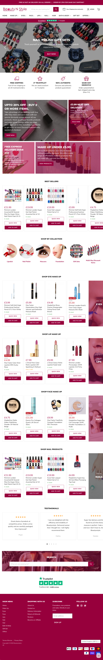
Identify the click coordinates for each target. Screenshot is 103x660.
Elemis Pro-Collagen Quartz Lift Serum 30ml (33, 422)
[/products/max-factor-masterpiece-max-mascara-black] (34, 290)
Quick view (13, 223)
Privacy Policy (18, 640)
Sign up (57, 622)
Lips (39, 16)
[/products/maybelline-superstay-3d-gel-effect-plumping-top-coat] (77, 463)
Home (5, 16)
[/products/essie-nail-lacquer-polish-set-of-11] (55, 195)
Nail (46, 16)
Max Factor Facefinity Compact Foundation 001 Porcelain (55, 422)
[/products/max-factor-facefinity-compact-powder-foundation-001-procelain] (55, 405)
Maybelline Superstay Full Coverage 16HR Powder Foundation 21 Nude (77, 423)
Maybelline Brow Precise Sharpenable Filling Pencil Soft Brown (54, 308)
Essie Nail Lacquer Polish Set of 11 (54, 211)
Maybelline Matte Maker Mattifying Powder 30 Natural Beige (11, 423)
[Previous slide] (6, 48)
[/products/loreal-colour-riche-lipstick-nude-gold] (55, 348)
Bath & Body (64, 16)
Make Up (13, 16)
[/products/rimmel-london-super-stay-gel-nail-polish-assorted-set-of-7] (34, 195)
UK (3, 645)
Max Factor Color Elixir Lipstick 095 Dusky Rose (12, 365)
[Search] (56, 9)
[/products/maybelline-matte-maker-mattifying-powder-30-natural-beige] (12, 405)
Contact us (31, 608)
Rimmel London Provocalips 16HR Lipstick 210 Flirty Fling (75, 366)
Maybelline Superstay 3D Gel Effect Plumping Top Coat (77, 480)
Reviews (30, 617)
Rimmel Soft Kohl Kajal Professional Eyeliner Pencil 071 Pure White (77, 212)
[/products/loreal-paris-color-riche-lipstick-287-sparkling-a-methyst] (34, 348)
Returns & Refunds (34, 614)
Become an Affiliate (34, 620)
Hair (54, 16)
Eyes (23, 16)
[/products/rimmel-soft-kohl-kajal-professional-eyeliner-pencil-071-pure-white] (77, 195)
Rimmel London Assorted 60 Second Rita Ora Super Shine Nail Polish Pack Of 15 (12, 213)
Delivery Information (34, 611)
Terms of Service (7, 640)
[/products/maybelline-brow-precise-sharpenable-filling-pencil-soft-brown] (55, 290)
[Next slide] (97, 48)
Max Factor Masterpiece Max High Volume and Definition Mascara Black (34, 308)
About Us (31, 605)
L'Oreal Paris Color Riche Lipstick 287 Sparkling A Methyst (33, 365)
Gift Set (76, 16)
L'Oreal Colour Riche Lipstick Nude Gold (54, 364)
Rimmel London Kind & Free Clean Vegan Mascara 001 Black (77, 307)
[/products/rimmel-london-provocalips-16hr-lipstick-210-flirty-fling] (77, 348)
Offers (86, 16)
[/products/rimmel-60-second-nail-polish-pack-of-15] (12, 195)
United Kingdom (89, 641)
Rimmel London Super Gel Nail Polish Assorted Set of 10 (34, 212)
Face (31, 16)
